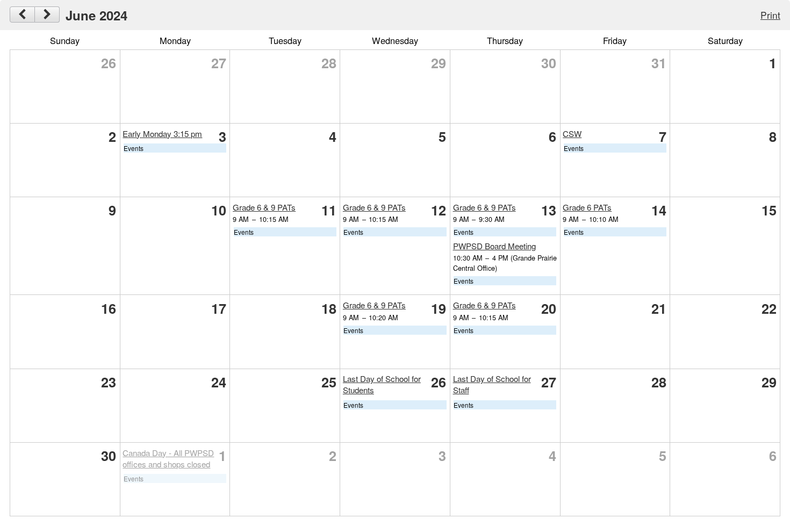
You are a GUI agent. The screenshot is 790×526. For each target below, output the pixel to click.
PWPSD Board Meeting (494, 245)
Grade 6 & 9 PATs (264, 207)
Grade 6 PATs (587, 207)
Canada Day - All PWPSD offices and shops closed (168, 458)
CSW (572, 133)
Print (770, 14)
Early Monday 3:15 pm (162, 133)
